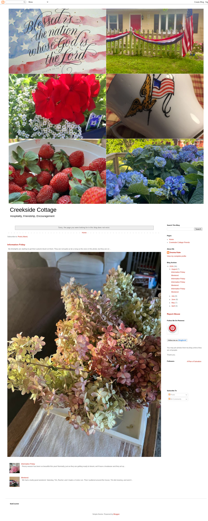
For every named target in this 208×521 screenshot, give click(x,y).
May (173, 303)
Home (84, 233)
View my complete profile (176, 256)
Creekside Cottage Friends (179, 242)
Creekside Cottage (33, 210)
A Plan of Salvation (194, 361)
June (173, 299)
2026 (172, 266)
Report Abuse (173, 314)
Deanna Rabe (175, 252)
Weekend (24, 478)
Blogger (116, 514)
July (173, 296)
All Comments (175, 399)
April (173, 306)
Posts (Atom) (23, 237)
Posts (172, 395)
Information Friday (16, 244)
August (174, 269)
